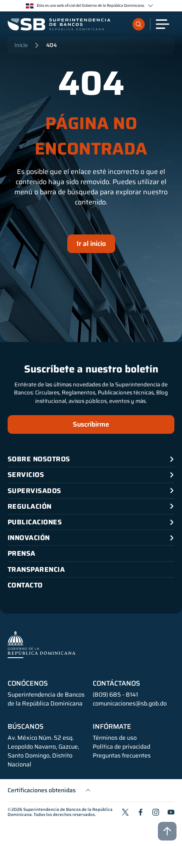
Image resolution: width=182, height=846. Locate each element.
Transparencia (36, 569)
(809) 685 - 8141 (115, 694)
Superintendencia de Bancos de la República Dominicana (60, 812)
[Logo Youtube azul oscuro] (171, 812)
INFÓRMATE (112, 727)
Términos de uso (115, 737)
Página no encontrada (91, 136)
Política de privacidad (121, 746)
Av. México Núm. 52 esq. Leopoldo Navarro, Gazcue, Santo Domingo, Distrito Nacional (43, 751)
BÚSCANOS (26, 727)
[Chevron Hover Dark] (150, 5)
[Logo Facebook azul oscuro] (140, 812)
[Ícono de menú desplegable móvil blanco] (162, 24)
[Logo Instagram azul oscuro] (155, 812)
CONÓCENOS (28, 683)
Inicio (21, 45)
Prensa (22, 553)
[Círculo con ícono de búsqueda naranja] (138, 24)
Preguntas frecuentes (122, 755)
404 (51, 45)
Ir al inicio (91, 243)
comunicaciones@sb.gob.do (130, 703)
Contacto (25, 585)
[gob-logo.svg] (41, 644)
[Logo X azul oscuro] (125, 812)
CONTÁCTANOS (116, 683)
